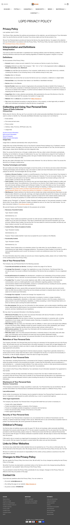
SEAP (4, 514)
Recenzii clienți (50, 514)
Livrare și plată (6, 508)
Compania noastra (7, 512)
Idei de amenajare (51, 510)
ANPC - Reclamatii (29, 499)
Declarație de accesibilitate (31, 502)
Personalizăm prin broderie (53, 506)
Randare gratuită (50, 502)
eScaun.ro (32, 519)
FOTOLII (17, 9)
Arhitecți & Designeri (51, 501)
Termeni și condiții (7, 501)
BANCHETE (40, 9)
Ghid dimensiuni (50, 508)
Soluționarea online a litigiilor (31, 501)
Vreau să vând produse (52, 499)
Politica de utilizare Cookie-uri (9, 504)
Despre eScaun (6, 499)
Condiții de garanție (7, 506)
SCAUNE (7, 9)
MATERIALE (60, 9)
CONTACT (34, 13)
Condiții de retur (6, 510)
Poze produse (50, 512)
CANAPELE (28, 9)
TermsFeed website (24, 204)
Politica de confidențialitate (9, 502)
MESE (50, 9)
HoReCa (49, 504)
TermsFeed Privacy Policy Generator (15, 43)
